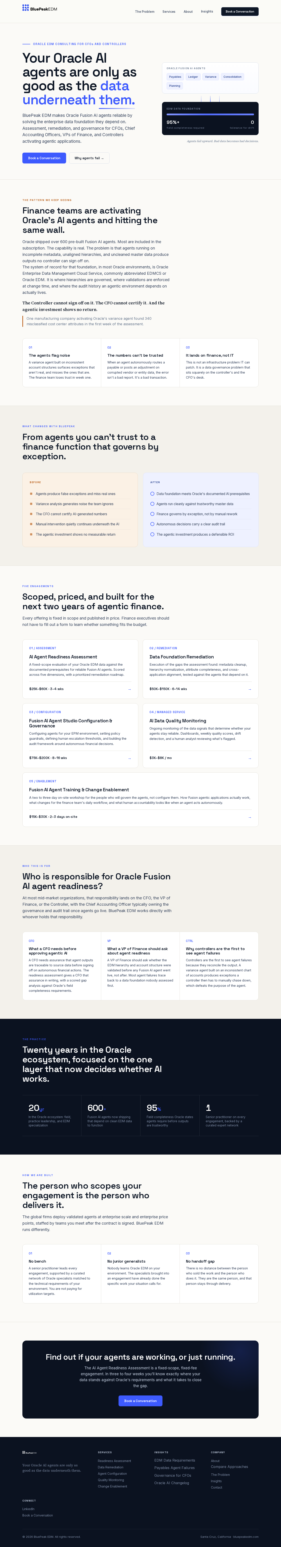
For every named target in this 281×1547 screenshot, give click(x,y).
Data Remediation (110, 1467)
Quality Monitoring (111, 1480)
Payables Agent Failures (174, 1468)
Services (168, 11)
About (188, 11)
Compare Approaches (229, 1466)
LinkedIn (28, 1509)
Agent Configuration (112, 1473)
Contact (216, 1487)
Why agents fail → (89, 158)
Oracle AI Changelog (171, 1483)
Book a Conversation (240, 11)
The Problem (144, 11)
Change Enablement (112, 1486)
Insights (207, 11)
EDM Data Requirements (174, 1460)
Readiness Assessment (114, 1461)
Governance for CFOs (172, 1475)
